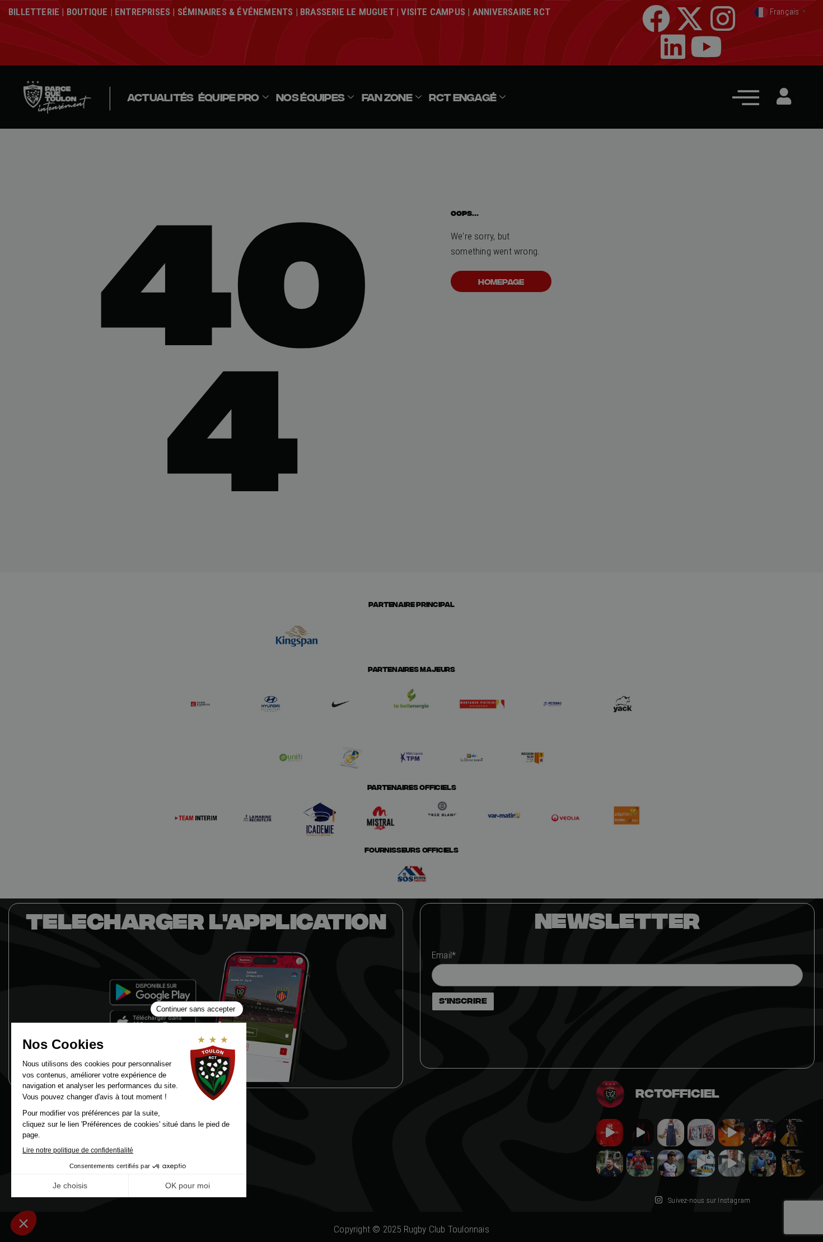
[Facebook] (656, 18)
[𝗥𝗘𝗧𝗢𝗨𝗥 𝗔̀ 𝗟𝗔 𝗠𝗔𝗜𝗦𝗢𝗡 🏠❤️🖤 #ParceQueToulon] (639, 1132)
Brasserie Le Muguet (347, 11)
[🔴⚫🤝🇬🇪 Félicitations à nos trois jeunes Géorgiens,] (762, 1163)
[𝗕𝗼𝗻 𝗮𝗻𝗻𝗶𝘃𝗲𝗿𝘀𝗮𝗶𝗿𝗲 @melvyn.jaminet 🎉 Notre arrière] (762, 1132)
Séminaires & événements (235, 11)
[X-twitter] (690, 18)
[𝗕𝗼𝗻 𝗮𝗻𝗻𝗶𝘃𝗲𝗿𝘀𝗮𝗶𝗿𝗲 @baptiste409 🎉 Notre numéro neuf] (792, 1163)
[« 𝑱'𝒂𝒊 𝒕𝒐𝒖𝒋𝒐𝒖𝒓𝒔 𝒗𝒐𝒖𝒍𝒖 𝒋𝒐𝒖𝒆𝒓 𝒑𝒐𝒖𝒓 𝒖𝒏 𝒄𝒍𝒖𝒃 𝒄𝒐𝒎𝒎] (731, 1163)
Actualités (160, 97)
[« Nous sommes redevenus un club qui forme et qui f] (609, 1163)
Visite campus (432, 11)
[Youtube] (706, 46)
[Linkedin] (673, 46)
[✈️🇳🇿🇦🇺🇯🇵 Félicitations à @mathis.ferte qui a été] (670, 1163)
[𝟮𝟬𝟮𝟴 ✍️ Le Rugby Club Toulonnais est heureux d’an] (701, 1132)
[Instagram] (723, 18)
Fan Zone (387, 97)
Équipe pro (228, 97)
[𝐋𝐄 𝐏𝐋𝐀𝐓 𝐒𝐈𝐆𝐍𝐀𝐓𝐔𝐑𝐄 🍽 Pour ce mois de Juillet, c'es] (670, 1132)
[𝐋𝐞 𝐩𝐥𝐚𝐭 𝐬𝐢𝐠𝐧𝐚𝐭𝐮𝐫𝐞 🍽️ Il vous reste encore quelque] (701, 1163)
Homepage (501, 281)
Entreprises (142, 11)
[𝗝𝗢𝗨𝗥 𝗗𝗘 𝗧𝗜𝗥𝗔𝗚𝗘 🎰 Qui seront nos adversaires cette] (609, 1132)
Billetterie (33, 11)
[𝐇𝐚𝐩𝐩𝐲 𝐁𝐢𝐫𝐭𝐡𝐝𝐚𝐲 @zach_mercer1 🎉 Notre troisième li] (792, 1132)
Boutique (87, 11)
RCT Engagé (462, 97)
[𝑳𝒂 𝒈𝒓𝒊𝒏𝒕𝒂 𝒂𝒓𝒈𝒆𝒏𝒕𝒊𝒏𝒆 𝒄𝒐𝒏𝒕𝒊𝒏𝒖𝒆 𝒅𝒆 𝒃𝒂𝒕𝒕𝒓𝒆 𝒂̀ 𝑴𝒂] (731, 1132)
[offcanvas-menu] (745, 97)
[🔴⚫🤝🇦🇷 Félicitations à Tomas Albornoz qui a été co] (639, 1163)
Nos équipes (310, 97)
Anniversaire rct (511, 11)
